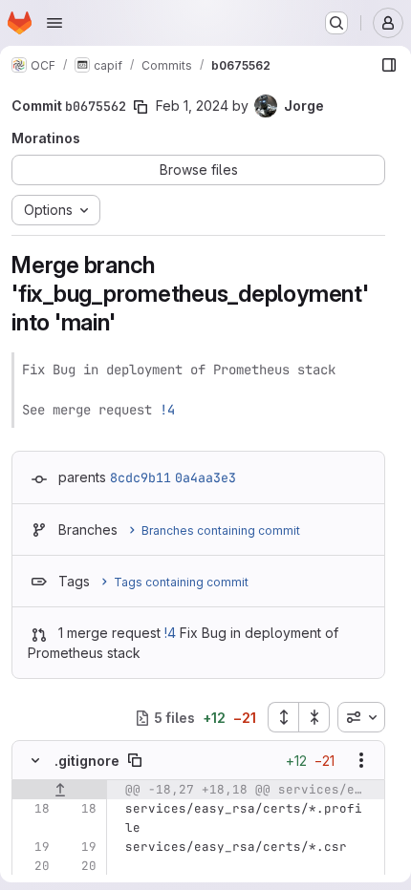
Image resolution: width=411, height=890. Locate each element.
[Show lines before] (59, 789)
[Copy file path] (134, 760)
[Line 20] (33, 866)
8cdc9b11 (140, 477)
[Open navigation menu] (54, 23)
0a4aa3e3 (205, 477)
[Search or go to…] (336, 22)
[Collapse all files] (314, 717)
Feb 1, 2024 (192, 105)
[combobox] (361, 717)
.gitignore (86, 760)
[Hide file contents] (35, 760)
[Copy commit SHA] (140, 106)
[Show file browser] (389, 65)
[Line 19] (33, 847)
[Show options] (361, 760)
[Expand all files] (283, 717)
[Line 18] (33, 808)
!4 (167, 409)
